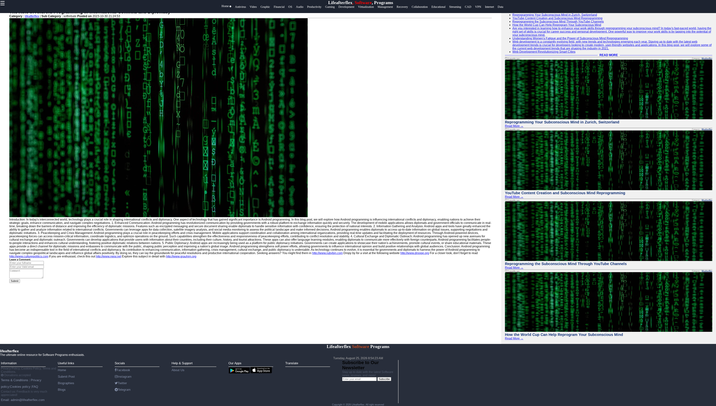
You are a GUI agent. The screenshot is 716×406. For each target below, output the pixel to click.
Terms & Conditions (15, 380)
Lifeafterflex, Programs (360, 2)
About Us (178, 370)
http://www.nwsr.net (108, 256)
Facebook (123, 370)
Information (9, 363)
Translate (291, 363)
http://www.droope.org (414, 253)
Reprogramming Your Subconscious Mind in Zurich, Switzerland (554, 14)
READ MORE (608, 55)
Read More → (514, 126)
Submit (14, 281)
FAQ (35, 386)
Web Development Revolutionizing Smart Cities (543, 51)
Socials (120, 363)
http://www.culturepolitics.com (28, 256)
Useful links (66, 363)
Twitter (122, 383)
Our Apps (234, 363)
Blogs (62, 389)
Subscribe (384, 379)
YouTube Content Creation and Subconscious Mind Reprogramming (557, 18)
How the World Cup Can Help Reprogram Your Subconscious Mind (556, 24)
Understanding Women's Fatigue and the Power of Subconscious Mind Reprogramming (570, 38)
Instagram (124, 376)
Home (62, 370)
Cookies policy (20, 386)
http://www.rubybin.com (327, 253)
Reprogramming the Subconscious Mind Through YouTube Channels (558, 21)
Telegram (124, 389)
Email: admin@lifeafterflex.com (23, 400)
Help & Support (182, 363)
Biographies (66, 383)
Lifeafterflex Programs (358, 346)
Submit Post (66, 376)
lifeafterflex (32, 16)
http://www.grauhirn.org (181, 256)
